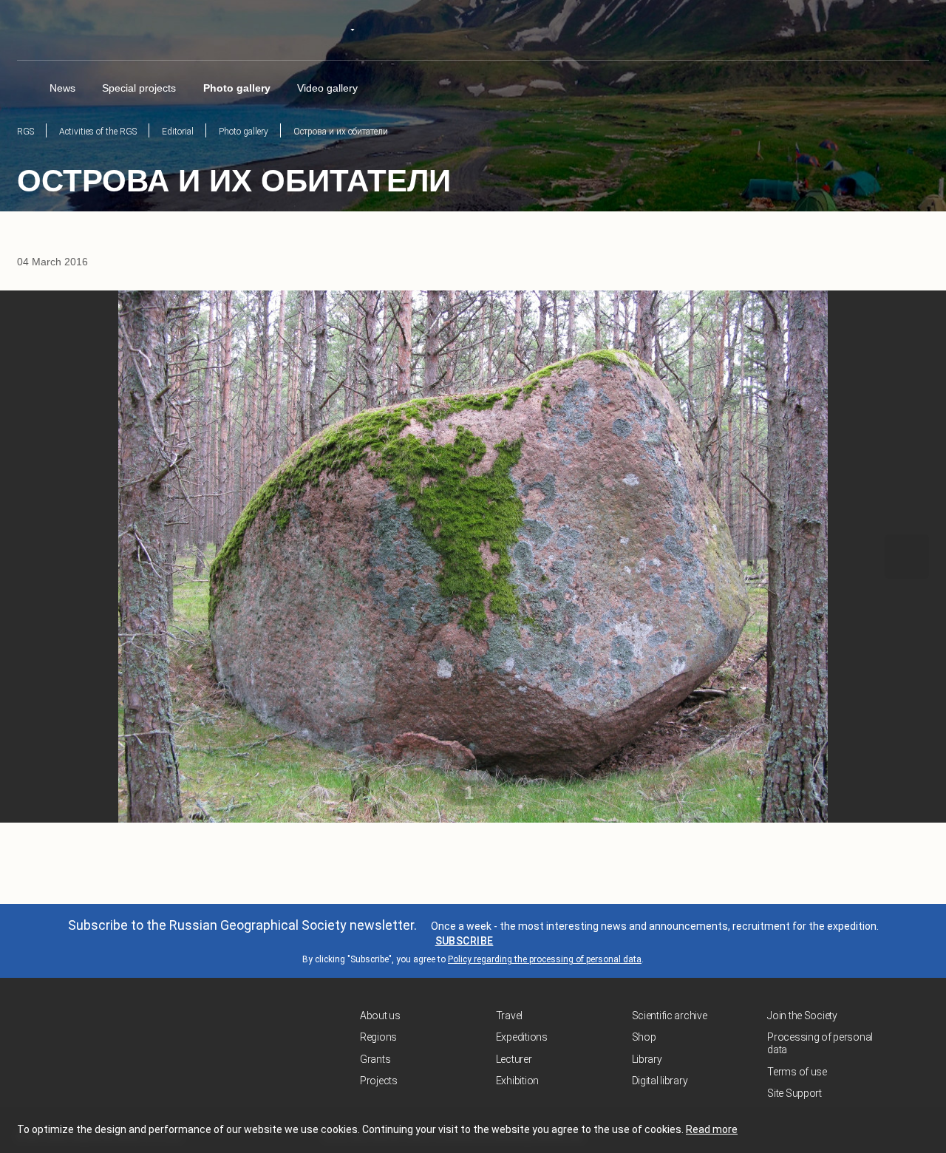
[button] (39, 556)
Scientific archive (669, 1015)
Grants (375, 1059)
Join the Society (802, 1015)
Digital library (660, 1080)
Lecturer (514, 1059)
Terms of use (797, 1072)
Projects (379, 1080)
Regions (378, 1037)
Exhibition (517, 1080)
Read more (712, 1129)
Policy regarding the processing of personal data (545, 959)
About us (380, 1015)
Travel (509, 1015)
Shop (644, 1037)
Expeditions (522, 1037)
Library (647, 1059)
